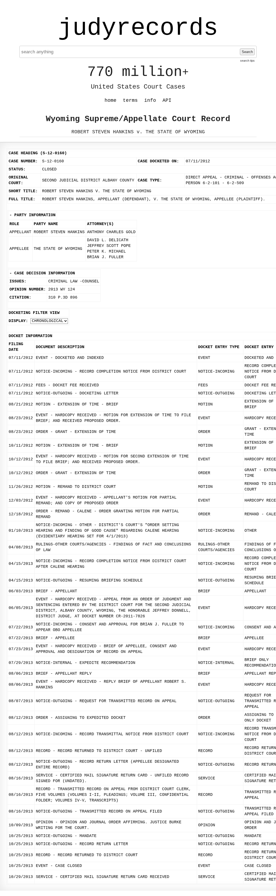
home (110, 100)
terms (130, 100)
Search (247, 52)
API (167, 100)
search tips (247, 60)
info (150, 100)
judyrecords (138, 28)
